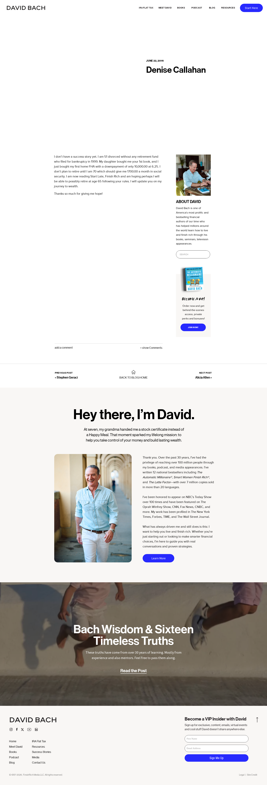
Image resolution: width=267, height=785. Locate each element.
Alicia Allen (202, 377)
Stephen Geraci (67, 377)
